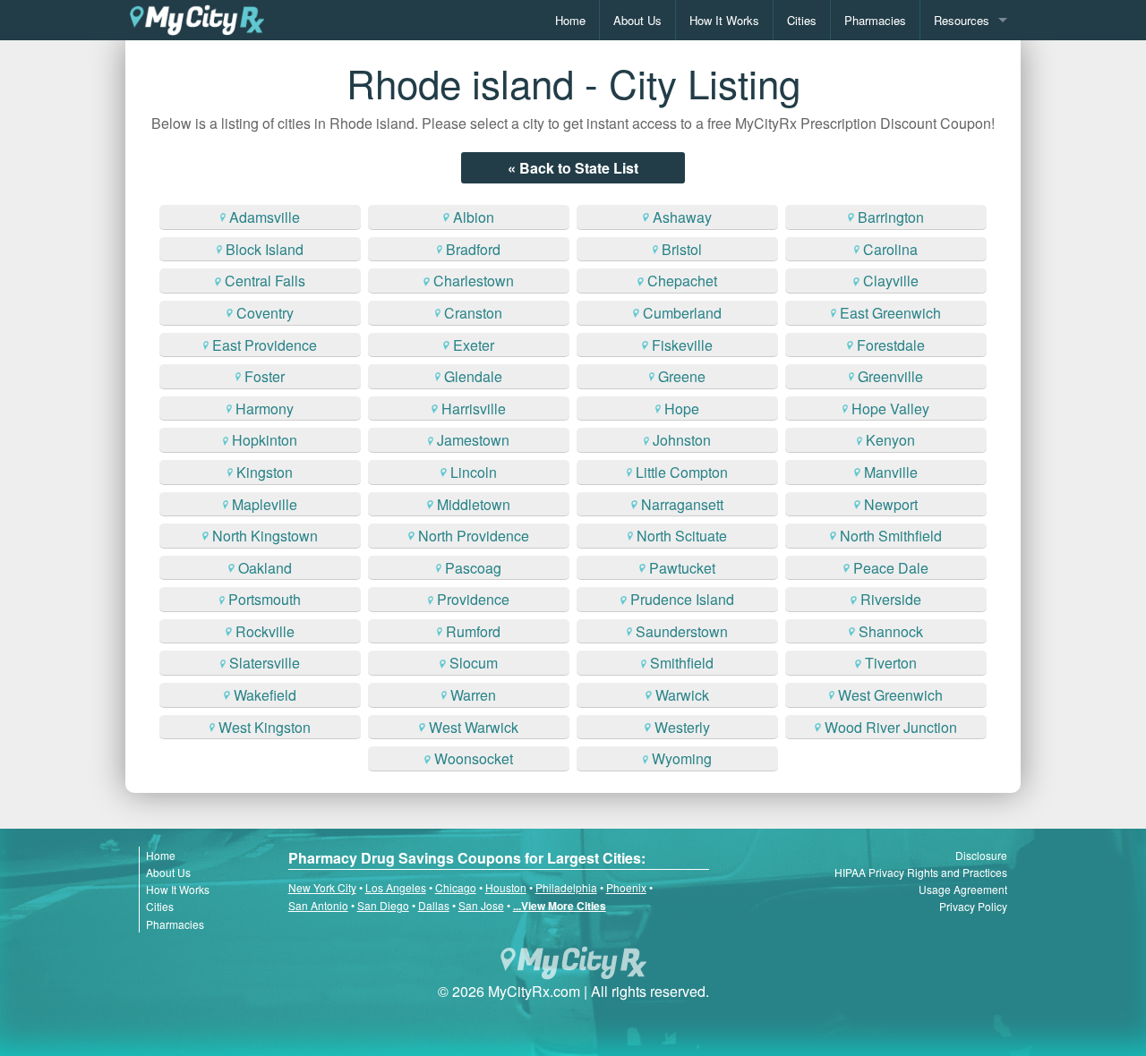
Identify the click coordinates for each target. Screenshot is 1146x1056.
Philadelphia (566, 887)
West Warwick (473, 727)
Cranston (473, 312)
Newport (891, 504)
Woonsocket (473, 758)
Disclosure (981, 855)
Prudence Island (682, 599)
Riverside (890, 599)
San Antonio (318, 905)
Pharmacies (875, 20)
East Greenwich (890, 312)
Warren (473, 695)
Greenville (890, 376)
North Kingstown (265, 535)
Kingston (264, 472)
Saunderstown (682, 631)
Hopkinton (264, 440)
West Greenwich (890, 695)
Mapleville (264, 504)
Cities (802, 20)
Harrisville (473, 408)
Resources (961, 20)
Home (570, 20)
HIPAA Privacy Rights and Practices (920, 872)
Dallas (433, 905)
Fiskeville (682, 345)
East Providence (264, 345)
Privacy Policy (973, 906)
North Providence (473, 535)
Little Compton (682, 472)
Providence (473, 599)
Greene (682, 376)
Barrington (891, 217)
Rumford (473, 631)
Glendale (473, 376)
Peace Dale (890, 568)
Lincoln (473, 472)
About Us (637, 20)
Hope (681, 408)
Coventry (265, 312)
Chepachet (682, 280)
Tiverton (891, 662)
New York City (322, 887)
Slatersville (264, 662)
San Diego (383, 905)
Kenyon (890, 440)
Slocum (473, 662)
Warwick (682, 695)
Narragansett (682, 504)
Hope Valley (890, 408)
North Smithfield (891, 535)
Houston (505, 887)
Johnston (682, 440)
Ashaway (682, 217)
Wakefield (265, 695)
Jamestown (473, 440)
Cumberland (682, 312)
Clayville (891, 280)
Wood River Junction (891, 727)
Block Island (265, 249)
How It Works (724, 20)
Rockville (265, 631)
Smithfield (682, 662)
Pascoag (473, 568)
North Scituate (682, 535)
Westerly (682, 727)
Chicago (455, 887)
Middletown (473, 504)
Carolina (890, 249)
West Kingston (264, 727)
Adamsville (264, 217)
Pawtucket (682, 568)
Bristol (682, 249)
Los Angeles (395, 887)
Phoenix (626, 887)
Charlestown (473, 280)
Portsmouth (264, 599)
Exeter (473, 345)
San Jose (481, 905)
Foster (264, 376)
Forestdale (891, 345)
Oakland (265, 568)
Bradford (473, 249)
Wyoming (682, 758)
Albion (473, 217)
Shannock (891, 631)
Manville (891, 472)
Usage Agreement (963, 889)
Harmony (264, 408)
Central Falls (265, 280)
